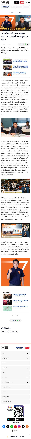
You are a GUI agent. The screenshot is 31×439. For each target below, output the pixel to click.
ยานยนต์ (26, 7)
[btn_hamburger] (29, 2)
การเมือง (19, 12)
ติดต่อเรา (22, 437)
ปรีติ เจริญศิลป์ (14, 331)
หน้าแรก (11, 12)
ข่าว (13, 7)
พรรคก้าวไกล (5, 331)
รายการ (19, 7)
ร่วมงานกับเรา (13, 437)
